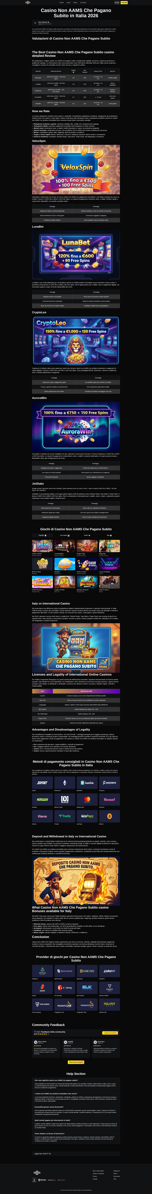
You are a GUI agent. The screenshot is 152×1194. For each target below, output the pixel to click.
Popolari (41, 535)
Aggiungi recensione (110, 1033)
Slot (108, 535)
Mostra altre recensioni (76, 1062)
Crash (86, 535)
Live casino (63, 535)
